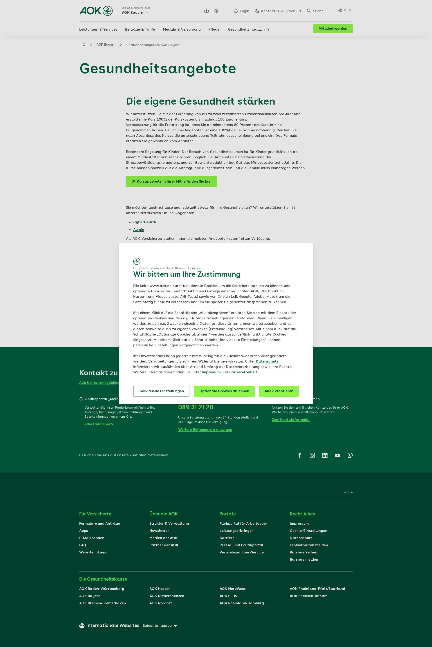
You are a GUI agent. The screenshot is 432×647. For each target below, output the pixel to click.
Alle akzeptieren (279, 391)
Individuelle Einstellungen (161, 391)
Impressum (212, 372)
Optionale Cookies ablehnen (224, 391)
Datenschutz (267, 361)
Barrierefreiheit (243, 372)
